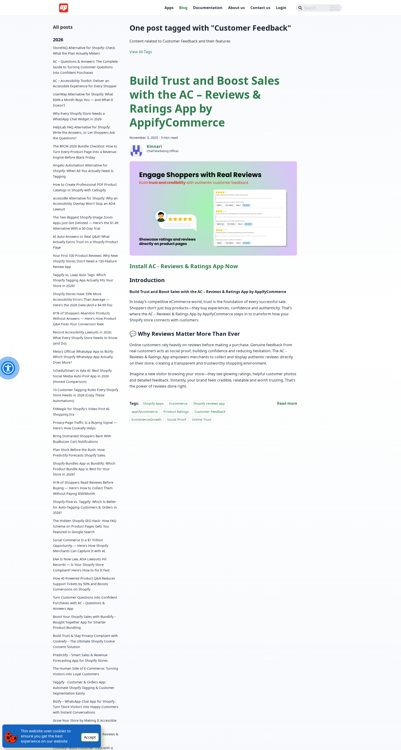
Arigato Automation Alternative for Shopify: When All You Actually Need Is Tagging (83, 171)
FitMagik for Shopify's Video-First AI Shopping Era (81, 412)
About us (236, 7)
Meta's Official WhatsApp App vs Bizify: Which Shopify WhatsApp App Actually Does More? (83, 357)
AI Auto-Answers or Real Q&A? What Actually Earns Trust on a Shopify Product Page (85, 242)
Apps (169, 7)
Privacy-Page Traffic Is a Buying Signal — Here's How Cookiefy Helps (85, 425)
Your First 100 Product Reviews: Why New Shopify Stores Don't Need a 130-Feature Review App (85, 261)
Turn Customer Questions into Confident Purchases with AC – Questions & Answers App (85, 603)
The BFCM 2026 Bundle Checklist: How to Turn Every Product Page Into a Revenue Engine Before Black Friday (85, 152)
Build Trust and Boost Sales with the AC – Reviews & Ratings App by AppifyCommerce (204, 101)
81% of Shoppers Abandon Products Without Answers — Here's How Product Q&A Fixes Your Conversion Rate (84, 318)
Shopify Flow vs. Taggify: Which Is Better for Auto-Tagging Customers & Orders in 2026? (85, 507)
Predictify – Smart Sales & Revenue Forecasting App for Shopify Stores (80, 658)
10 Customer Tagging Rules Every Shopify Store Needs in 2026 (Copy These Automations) (85, 395)
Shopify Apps (153, 403)
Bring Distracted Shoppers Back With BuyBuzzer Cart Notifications (82, 439)
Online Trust (201, 419)
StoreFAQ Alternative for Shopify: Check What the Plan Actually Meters (84, 51)
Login (281, 7)
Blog (183, 7)
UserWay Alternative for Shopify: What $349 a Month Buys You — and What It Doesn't (83, 100)
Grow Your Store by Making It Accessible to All (84, 723)
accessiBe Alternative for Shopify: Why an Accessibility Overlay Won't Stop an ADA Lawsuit (85, 204)
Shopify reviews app (209, 403)
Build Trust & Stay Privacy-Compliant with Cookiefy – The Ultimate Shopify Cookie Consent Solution (85, 641)
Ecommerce (178, 403)
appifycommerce (145, 411)
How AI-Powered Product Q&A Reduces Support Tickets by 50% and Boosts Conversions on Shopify (84, 584)
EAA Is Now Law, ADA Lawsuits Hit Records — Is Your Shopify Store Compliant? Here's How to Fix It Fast (81, 565)
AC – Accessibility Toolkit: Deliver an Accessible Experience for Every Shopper (85, 83)
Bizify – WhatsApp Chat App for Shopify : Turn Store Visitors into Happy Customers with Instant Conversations (85, 707)
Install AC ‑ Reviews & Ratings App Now (183, 266)
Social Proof (176, 419)
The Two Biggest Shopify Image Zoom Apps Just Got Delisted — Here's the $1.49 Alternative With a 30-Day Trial (85, 223)
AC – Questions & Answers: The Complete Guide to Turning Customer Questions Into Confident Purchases (85, 67)
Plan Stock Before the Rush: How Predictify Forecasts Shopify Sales (79, 453)
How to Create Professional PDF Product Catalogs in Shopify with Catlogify (85, 187)
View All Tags (140, 51)
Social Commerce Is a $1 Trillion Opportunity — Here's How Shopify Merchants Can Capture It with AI (80, 545)
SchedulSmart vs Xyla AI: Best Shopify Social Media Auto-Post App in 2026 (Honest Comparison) (82, 376)
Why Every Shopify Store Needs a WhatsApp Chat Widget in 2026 (79, 116)
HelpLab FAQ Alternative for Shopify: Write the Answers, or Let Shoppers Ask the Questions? (84, 132)
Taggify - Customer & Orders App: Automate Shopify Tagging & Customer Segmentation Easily (83, 688)
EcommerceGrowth (147, 419)
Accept (90, 737)
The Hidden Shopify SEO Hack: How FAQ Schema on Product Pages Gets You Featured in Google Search (84, 526)
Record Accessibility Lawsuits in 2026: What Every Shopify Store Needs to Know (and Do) (85, 338)
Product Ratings (176, 411)
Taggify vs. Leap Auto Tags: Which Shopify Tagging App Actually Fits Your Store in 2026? (83, 280)
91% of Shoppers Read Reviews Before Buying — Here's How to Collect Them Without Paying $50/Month (83, 488)
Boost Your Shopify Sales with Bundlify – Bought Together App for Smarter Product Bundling (84, 622)
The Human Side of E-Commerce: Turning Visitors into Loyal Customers (85, 671)
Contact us (260, 7)
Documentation (208, 7)
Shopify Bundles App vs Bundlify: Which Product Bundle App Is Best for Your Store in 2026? (84, 469)
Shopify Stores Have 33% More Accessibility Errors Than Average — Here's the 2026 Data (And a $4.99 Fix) (82, 299)
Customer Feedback (210, 411)
